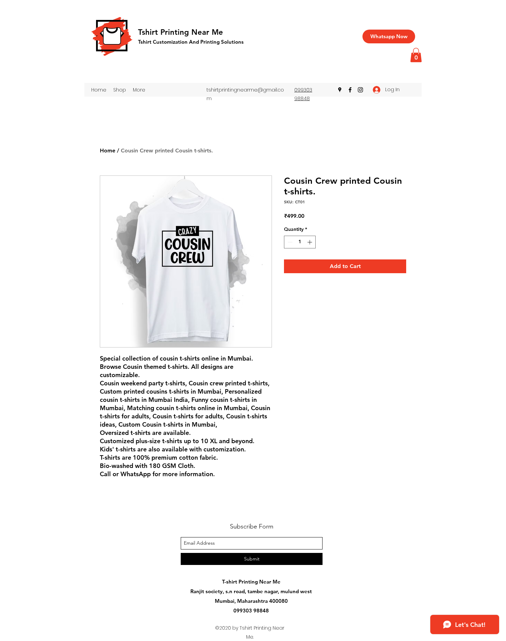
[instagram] (360, 89)
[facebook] (350, 89)
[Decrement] (289, 242)
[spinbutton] (300, 242)
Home (107, 150)
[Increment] (310, 242)
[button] (416, 55)
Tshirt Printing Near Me (180, 32)
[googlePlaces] (339, 89)
